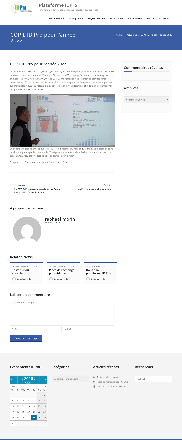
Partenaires (134, 18)
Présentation (56, 18)
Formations (116, 18)
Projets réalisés (96, 18)
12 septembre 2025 (22, 266)
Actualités (164, 18)
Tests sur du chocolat (20, 271)
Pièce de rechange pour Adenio (61, 271)
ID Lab (149, 18)
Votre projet (75, 18)
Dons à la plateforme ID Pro (98, 271)
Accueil (119, 34)
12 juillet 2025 (94, 266)
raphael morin (25, 279)
